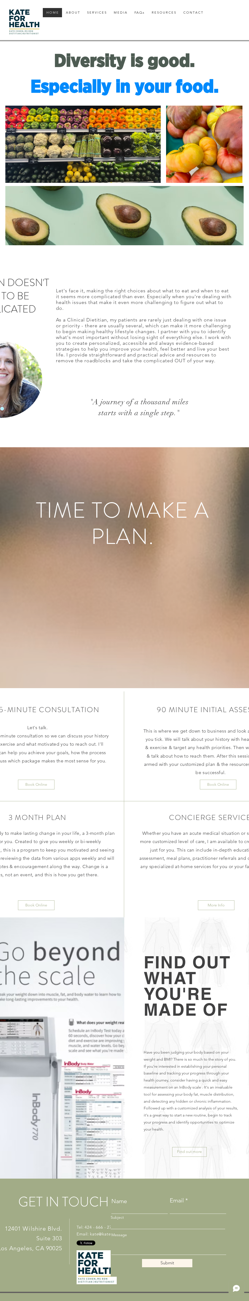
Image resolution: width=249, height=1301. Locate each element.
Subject (117, 1217)
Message (119, 1235)
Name (119, 1201)
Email (177, 1200)
